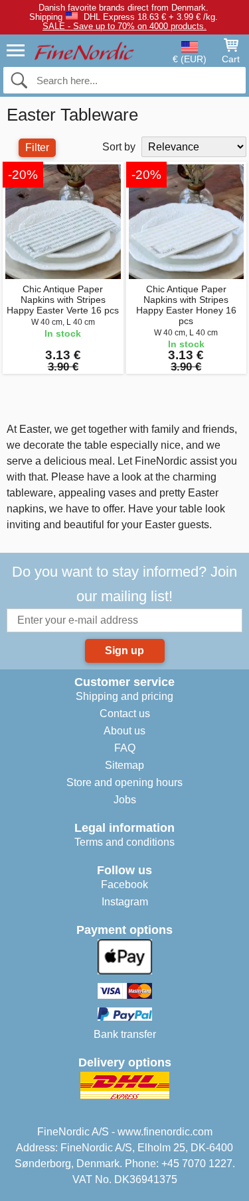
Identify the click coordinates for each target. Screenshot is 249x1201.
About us (124, 730)
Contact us (125, 713)
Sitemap (124, 765)
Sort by (118, 146)
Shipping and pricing (124, 696)
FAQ (124, 748)
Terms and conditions (124, 842)
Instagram (125, 901)
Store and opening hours (124, 782)
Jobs (125, 799)
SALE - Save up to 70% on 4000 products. (124, 26)
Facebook (124, 884)
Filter (37, 147)
